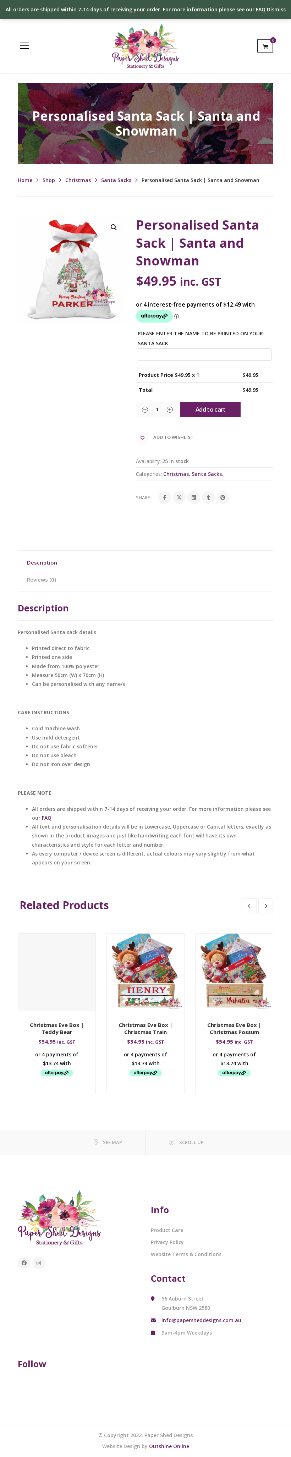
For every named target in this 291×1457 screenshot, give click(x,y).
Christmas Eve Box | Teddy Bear (57, 1028)
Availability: (148, 461)
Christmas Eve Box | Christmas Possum (234, 1028)
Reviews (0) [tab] (41, 579)
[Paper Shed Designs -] (145, 45)
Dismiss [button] (276, 9)
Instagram (38, 1263)
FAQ (46, 817)
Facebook (24, 1263)
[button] (114, 227)
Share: (143, 497)
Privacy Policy (167, 1242)
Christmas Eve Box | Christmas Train (145, 1028)
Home (25, 180)
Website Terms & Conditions (186, 1254)
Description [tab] (42, 562)
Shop (49, 180)
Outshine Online (169, 1446)
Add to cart (211, 409)
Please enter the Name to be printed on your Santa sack (200, 338)
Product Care (167, 1230)
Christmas (78, 180)
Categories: (149, 474)
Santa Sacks (116, 180)
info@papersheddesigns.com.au (201, 1320)
